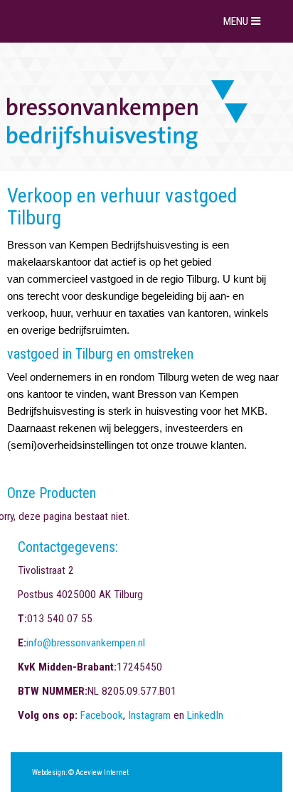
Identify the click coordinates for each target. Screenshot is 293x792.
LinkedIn (205, 715)
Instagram (149, 715)
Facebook (101, 715)
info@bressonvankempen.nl (85, 642)
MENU (237, 21)
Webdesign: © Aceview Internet (80, 772)
